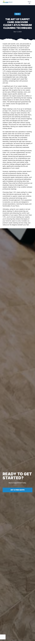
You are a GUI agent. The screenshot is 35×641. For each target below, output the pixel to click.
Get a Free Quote (17, 490)
